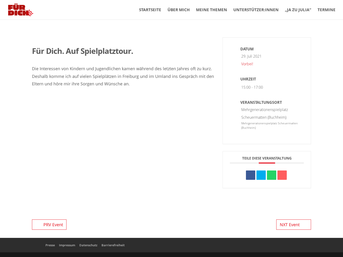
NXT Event (290, 224)
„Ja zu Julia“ (298, 10)
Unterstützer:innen (256, 10)
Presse (50, 245)
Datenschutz (88, 245)
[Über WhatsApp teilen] (271, 175)
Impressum (67, 245)
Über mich (179, 10)
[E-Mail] (282, 175)
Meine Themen (211, 10)
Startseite (150, 10)
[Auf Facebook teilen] (250, 175)
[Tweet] (261, 175)
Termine (327, 10)
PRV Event (53, 224)
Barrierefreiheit (113, 245)
